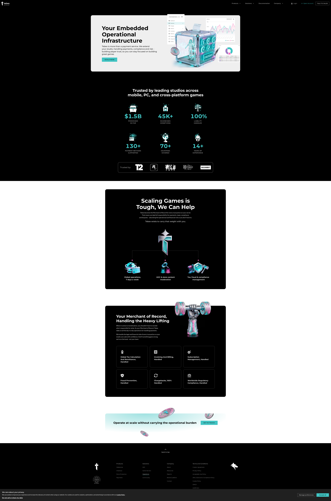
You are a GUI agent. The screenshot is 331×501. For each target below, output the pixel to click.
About (169, 467)
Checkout (119, 470)
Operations (146, 474)
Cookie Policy (197, 481)
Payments (119, 477)
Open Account (308, 3)
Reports (169, 474)
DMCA (195, 484)
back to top (166, 452)
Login (295, 3)
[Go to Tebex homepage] (5, 3)
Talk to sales (322, 3)
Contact (169, 481)
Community (146, 477)
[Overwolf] (234, 466)
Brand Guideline (172, 477)
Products (235, 3)
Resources (170, 470)
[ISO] (96, 480)
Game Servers (147, 470)
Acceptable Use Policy (199, 474)
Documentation (264, 3)
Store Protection (121, 474)
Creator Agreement (198, 467)
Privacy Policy (197, 470)
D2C (144, 467)
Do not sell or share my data (12, 498)
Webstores (119, 467)
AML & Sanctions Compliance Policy (203, 477)
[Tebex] (96, 466)
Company (277, 3)
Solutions (248, 3)
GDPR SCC (196, 488)
